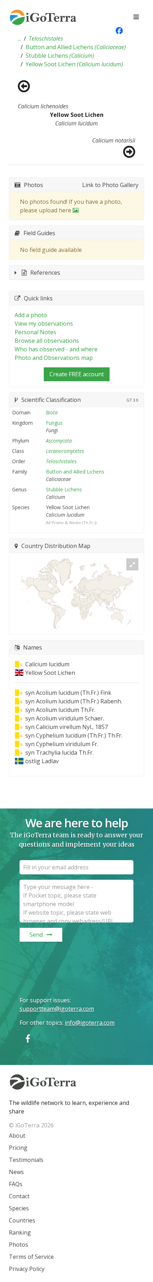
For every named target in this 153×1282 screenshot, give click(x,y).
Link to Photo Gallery (110, 185)
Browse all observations (47, 341)
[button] (19, 38)
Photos (18, 1245)
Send (36, 935)
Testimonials (26, 1160)
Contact (19, 1196)
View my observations (44, 323)
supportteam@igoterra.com (57, 1009)
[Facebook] (28, 1038)
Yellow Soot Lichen (74, 64)
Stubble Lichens (60, 56)
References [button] (45, 272)
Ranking (20, 1232)
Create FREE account (76, 374)
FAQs (15, 1184)
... (19, 38)
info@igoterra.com (90, 1023)
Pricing (18, 1148)
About (17, 1135)
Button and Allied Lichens (76, 47)
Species (19, 1208)
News (16, 1172)
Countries (22, 1220)
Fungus (54, 422)
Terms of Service (31, 1257)
